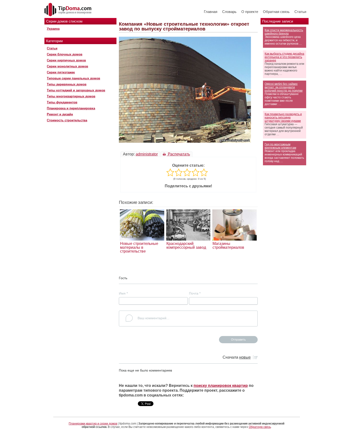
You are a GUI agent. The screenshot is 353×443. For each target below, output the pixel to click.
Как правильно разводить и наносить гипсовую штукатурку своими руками (283, 117)
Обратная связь (276, 12)
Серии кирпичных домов (66, 60)
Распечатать (178, 154)
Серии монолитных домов (67, 66)
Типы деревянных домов (66, 84)
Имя (123, 293)
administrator (147, 154)
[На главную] (68, 10)
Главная (210, 12)
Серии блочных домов (64, 54)
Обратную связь (260, 427)
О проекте (249, 12)
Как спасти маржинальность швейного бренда (284, 32)
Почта (195, 293)
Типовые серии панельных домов (73, 78)
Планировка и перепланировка (71, 108)
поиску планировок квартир (221, 386)
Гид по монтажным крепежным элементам (280, 146)
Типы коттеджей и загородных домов (76, 90)
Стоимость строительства (67, 120)
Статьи (300, 12)
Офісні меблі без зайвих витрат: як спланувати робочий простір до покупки (284, 87)
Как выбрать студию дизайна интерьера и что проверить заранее (284, 57)
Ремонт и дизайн (60, 114)
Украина (53, 28)
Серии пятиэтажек (61, 72)
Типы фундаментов (62, 102)
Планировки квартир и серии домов (93, 423)
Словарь (229, 12)
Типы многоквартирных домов (71, 96)
